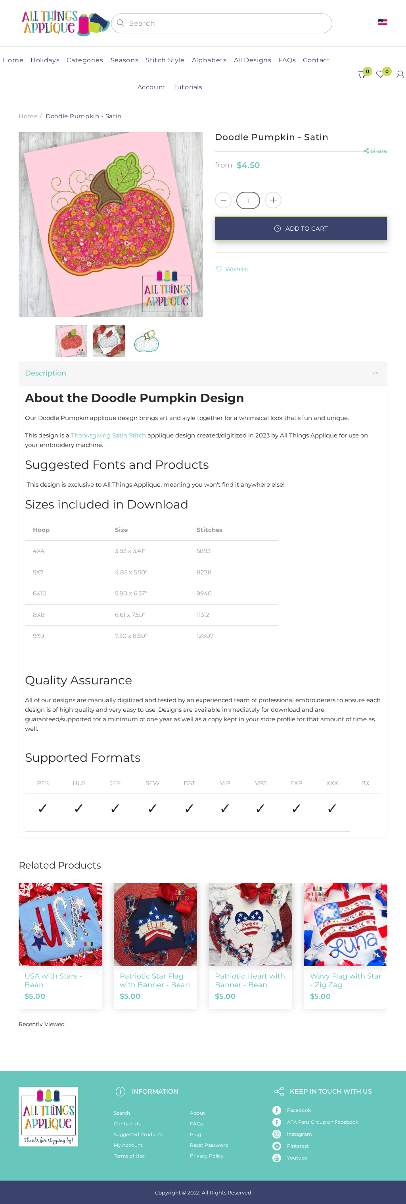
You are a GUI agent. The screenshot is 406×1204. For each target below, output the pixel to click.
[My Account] (400, 74)
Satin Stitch (129, 435)
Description (45, 373)
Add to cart (306, 228)
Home (28, 116)
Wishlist (237, 269)
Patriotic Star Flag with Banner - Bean (155, 980)
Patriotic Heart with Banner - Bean (250, 980)
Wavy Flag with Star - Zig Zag (345, 980)
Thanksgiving (91, 435)
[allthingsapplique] (65, 23)
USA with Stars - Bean (53, 980)
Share (378, 150)
